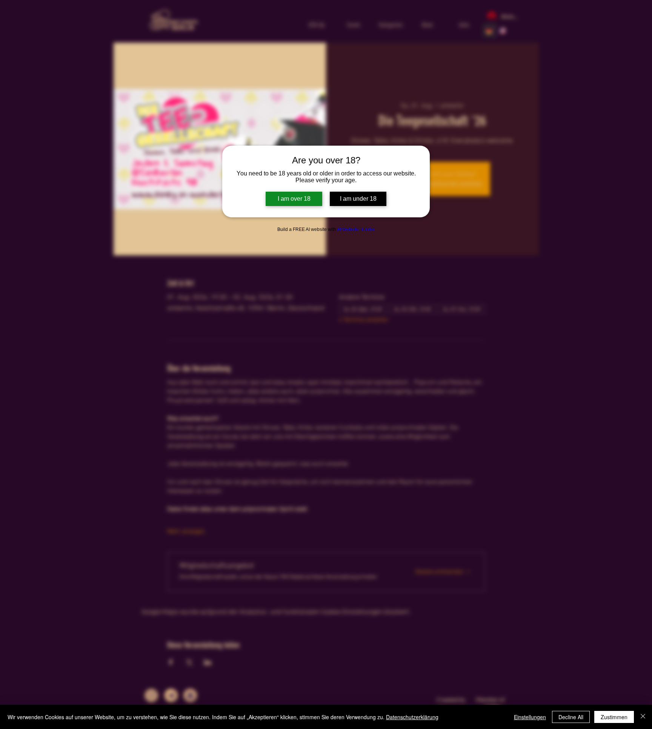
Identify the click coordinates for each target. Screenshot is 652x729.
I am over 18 (294, 198)
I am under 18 (358, 198)
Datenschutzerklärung (412, 717)
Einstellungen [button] (530, 717)
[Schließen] (642, 717)
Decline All (570, 717)
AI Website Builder (356, 229)
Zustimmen (614, 717)
